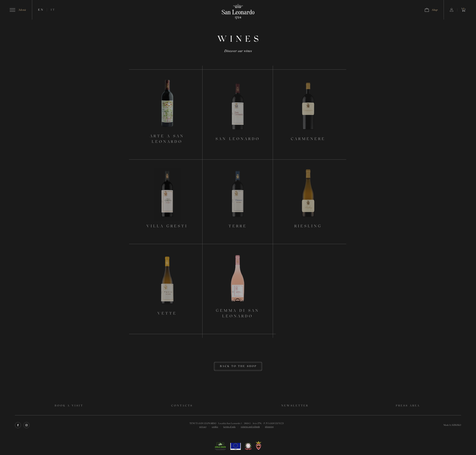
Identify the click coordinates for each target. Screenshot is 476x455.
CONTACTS (182, 406)
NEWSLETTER (294, 406)
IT (53, 10)
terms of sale (229, 427)
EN (41, 10)
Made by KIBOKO (452, 425)
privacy (203, 427)
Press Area (408, 406)
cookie (215, 427)
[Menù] (12, 10)
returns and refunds (250, 427)
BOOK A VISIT (69, 406)
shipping (269, 427)
